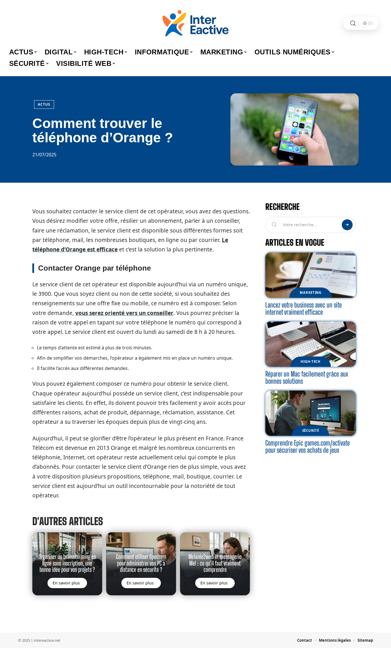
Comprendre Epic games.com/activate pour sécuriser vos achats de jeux (307, 446)
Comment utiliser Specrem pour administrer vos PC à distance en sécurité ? (141, 563)
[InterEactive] (195, 23)
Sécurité (310, 430)
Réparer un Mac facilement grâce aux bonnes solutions (306, 377)
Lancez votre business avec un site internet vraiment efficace (303, 308)
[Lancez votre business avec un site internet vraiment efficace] (310, 275)
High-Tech (310, 361)
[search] (353, 23)
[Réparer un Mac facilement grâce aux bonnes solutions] (310, 344)
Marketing (310, 292)
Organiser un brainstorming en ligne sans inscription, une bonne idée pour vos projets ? (67, 563)
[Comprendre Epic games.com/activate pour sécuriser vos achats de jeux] (310, 413)
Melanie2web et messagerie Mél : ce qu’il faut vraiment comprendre (215, 563)
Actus (44, 104)
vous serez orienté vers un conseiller (124, 313)
